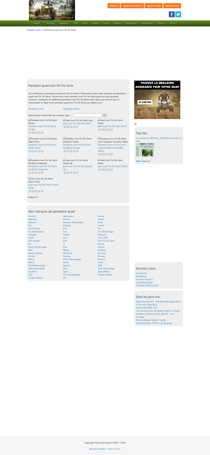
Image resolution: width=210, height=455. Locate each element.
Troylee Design (105, 274)
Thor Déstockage (71, 274)
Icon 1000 (102, 238)
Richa (66, 262)
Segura (66, 265)
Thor (30, 274)
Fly (99, 228)
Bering (101, 216)
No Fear (102, 253)
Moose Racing (35, 253)
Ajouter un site (154, 5)
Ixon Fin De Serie (106, 241)
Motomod (67, 253)
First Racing (34, 228)
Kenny (101, 244)
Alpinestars (68, 216)
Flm (65, 228)
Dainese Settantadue (73, 222)
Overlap (67, 256)
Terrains (117, 23)
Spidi (65, 271)
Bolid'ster (32, 219)
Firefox (101, 225)
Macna (101, 247)
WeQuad (113, 5)
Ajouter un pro (172, 5)
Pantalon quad (34, 30)
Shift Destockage (36, 268)
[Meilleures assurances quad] (157, 99)
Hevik (31, 238)
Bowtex (66, 219)
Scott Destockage (36, 265)
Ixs (29, 244)
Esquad (66, 225)
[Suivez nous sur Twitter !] (178, 14)
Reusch (101, 259)
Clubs (106, 23)
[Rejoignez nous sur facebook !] (172, 14)
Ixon (65, 241)
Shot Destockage (106, 268)
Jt (64, 244)
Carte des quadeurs (132, 5)
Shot (65, 268)
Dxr (30, 225)
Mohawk (102, 250)
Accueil (37, 23)
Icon (65, 238)
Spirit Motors (104, 271)
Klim (65, 247)
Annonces (64, 23)
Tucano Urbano (35, 278)
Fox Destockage (106, 231)
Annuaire (51, 23)
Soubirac (32, 271)
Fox (65, 231)
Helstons (102, 234)
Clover (101, 219)
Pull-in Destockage (72, 259)
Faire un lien (114, 449)
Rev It (31, 262)
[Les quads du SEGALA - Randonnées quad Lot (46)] (145, 149)
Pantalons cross (36, 109)
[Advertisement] (104, 54)
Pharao (101, 256)
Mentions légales (97, 449)
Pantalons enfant (71, 109)
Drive (100, 222)
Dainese (32, 222)
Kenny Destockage (37, 247)
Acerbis (32, 216)
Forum (160, 23)
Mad (30, 250)
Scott (100, 262)
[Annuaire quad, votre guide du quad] (52, 10)
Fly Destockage (35, 231)
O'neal (31, 256)
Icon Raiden (34, 241)
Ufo (64, 278)
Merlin (66, 250)
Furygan (32, 234)
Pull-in (31, 259)
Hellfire (66, 234)
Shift (100, 265)
